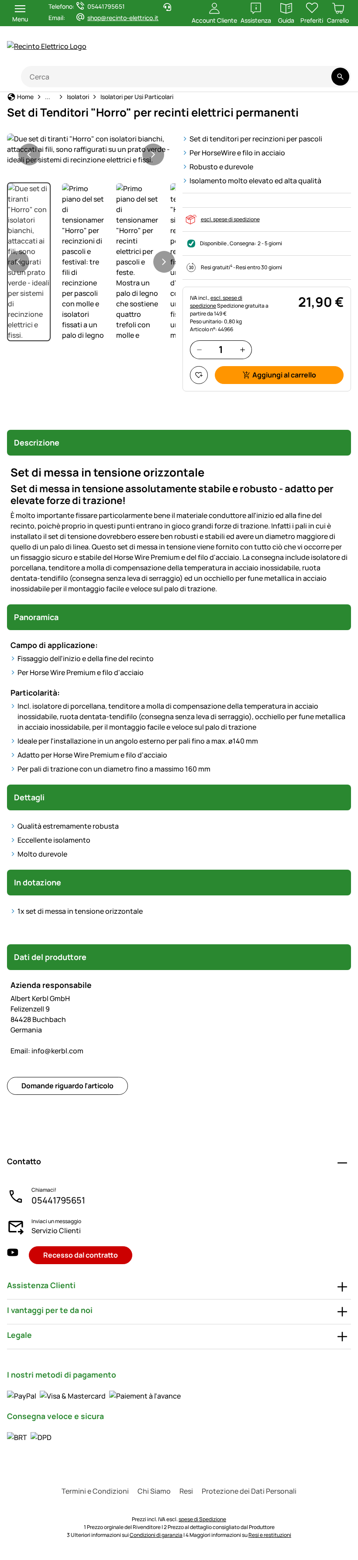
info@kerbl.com (46, 1051)
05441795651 (58, 1200)
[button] (91, 149)
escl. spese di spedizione (230, 219)
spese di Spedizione (202, 1519)
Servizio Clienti (56, 1230)
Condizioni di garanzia (156, 1535)
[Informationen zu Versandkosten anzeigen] (29, 1437)
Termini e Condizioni (95, 1491)
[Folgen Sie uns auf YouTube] (12, 1255)
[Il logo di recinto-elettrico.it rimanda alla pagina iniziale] (87, 46)
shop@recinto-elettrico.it (122, 18)
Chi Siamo (154, 1491)
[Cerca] (340, 77)
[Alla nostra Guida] (334, 51)
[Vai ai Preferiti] (199, 375)
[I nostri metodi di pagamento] (94, 1396)
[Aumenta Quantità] (242, 350)
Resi (186, 1491)
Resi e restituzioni (269, 1535)
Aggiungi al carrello (284, 375)
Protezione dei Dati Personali (249, 1491)
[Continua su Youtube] (299, 51)
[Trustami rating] (265, 51)
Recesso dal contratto (80, 1255)
